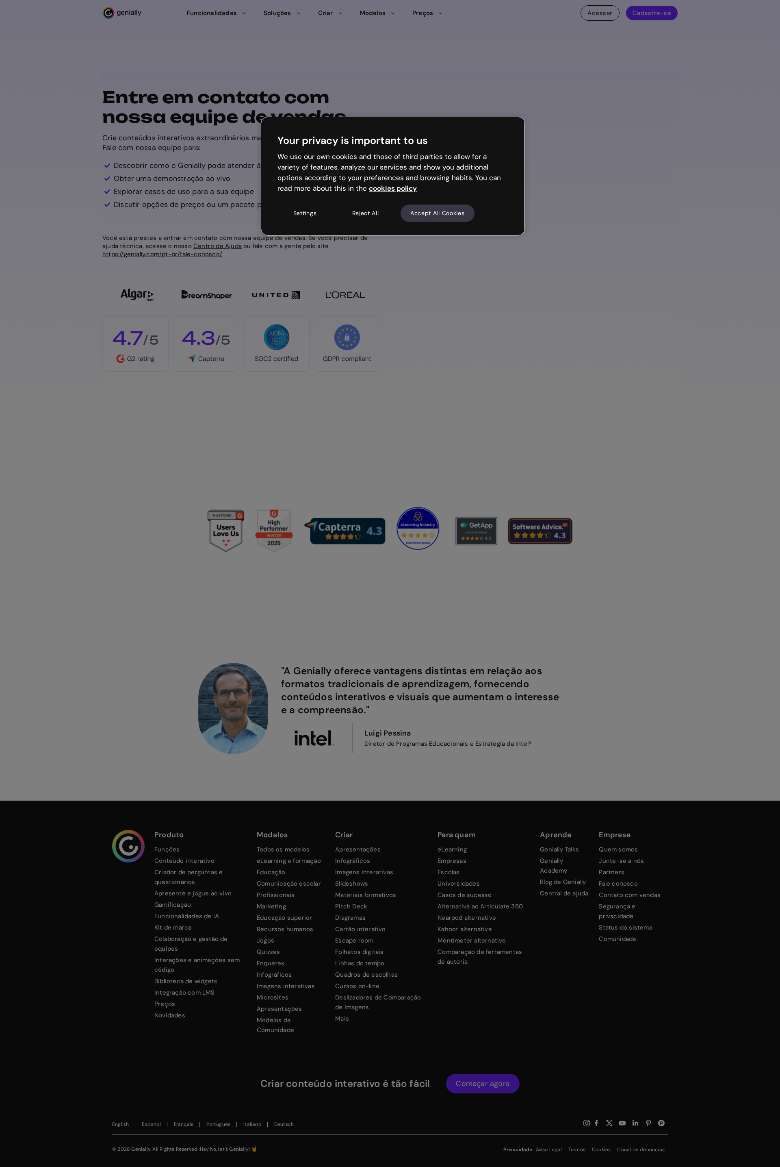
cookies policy (393, 188)
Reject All (365, 213)
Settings (305, 213)
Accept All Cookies (437, 213)
